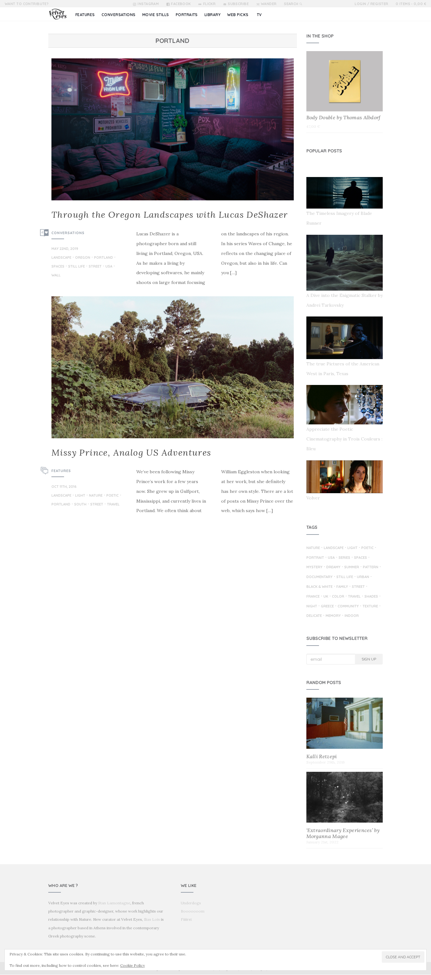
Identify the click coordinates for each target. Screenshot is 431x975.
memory (333, 616)
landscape (61, 258)
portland (103, 258)
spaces (57, 267)
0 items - (411, 4)
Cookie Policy (132, 965)
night (311, 606)
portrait (315, 558)
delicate (314, 616)
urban (363, 577)
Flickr (209, 4)
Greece (327, 606)
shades (371, 597)
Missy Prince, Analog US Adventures (131, 452)
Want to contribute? (27, 4)
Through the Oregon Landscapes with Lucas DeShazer (169, 214)
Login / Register (371, 4)
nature (96, 496)
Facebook (181, 4)
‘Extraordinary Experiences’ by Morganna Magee (343, 833)
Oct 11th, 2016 (64, 486)
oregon (82, 258)
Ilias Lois (152, 919)
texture (370, 606)
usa (108, 267)
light (80, 496)
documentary (319, 577)
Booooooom (192, 911)
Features (61, 471)
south (80, 504)
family (342, 587)
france (313, 597)
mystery (314, 567)
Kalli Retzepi (321, 756)
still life (76, 267)
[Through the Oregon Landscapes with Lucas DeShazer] (172, 129)
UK (325, 597)
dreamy (333, 567)
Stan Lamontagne (114, 903)
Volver (313, 498)
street (95, 267)
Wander (269, 4)
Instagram (148, 4)
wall (56, 275)
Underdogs (191, 903)
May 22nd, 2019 (64, 248)
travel (113, 504)
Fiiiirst (186, 919)
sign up (369, 659)
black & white (319, 587)
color (338, 597)
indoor (352, 616)
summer (351, 567)
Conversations (68, 233)
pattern (370, 567)
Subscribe (238, 4)
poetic (112, 496)
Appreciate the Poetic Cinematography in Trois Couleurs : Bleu (344, 439)
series (344, 558)
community (348, 606)
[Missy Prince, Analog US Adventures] (172, 367)
